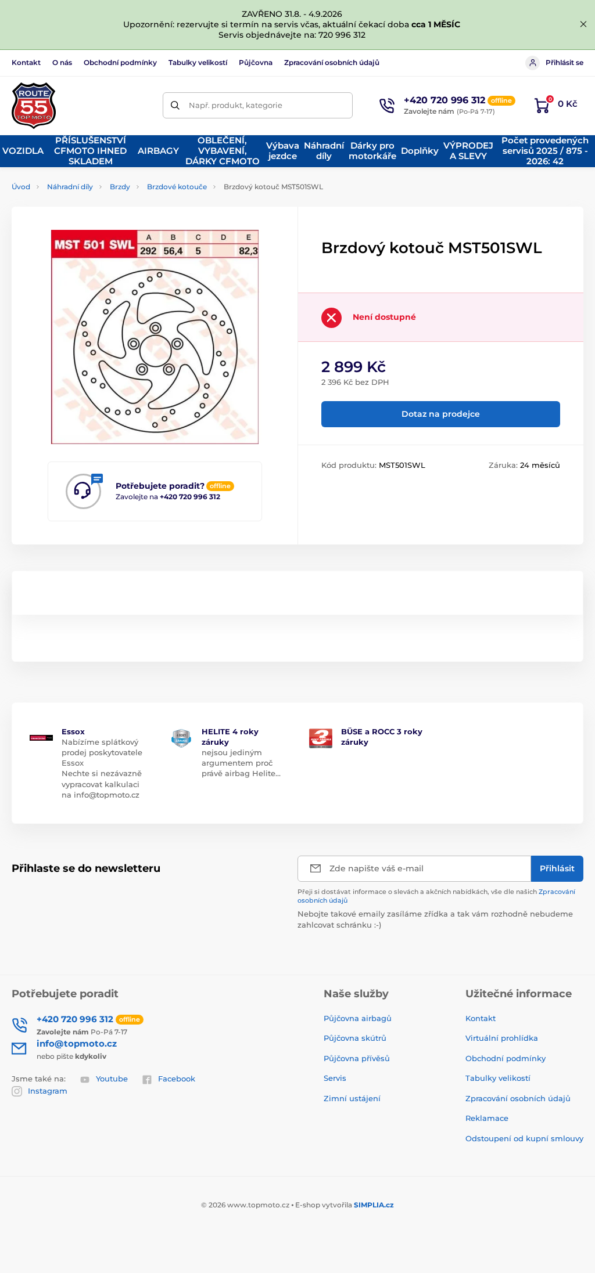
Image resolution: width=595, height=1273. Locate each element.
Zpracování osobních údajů (331, 62)
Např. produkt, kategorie (235, 105)
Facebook (176, 1078)
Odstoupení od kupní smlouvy (524, 1138)
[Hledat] (176, 105)
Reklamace (486, 1118)
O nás (62, 62)
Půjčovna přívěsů (357, 1058)
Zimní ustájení (352, 1098)
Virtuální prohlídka (501, 1038)
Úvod (21, 186)
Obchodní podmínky (120, 62)
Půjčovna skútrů (355, 1038)
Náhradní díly (70, 186)
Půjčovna (256, 62)
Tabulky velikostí (198, 62)
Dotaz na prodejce (441, 414)
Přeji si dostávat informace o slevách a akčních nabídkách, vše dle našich (436, 896)
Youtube (112, 1078)
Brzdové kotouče (177, 186)
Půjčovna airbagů (358, 1018)
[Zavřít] (583, 24)
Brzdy (120, 186)
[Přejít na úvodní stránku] (34, 105)
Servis (335, 1078)
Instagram (47, 1090)
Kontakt (26, 62)
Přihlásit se (564, 62)
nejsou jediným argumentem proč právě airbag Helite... (241, 763)
